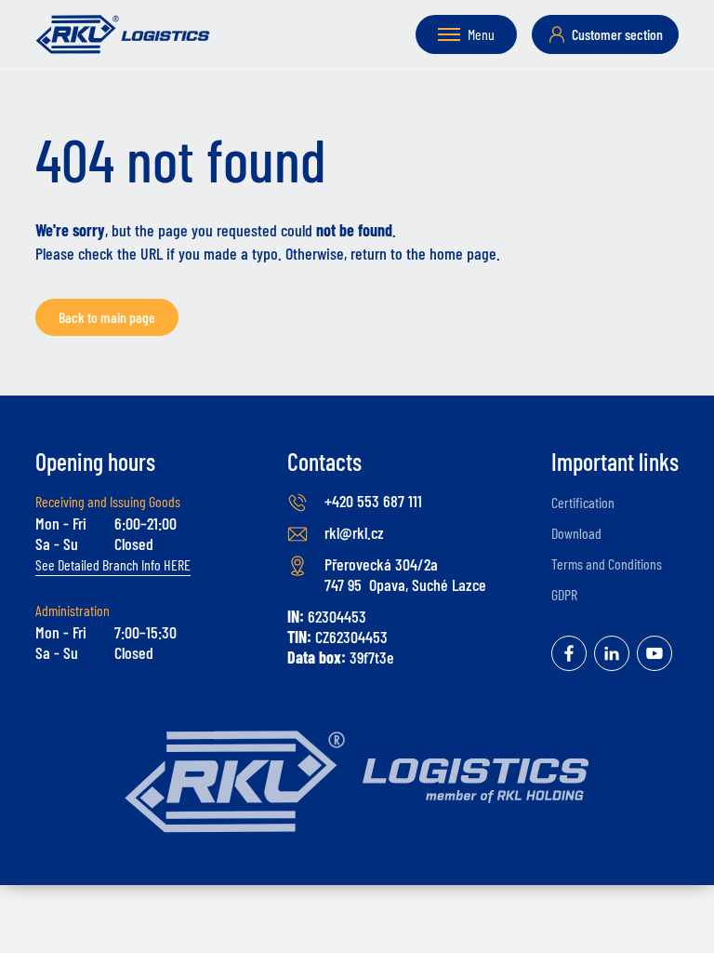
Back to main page (107, 317)
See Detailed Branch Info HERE (113, 564)
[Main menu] (449, 34)
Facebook (569, 653)
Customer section (617, 34)
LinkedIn (611, 653)
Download (576, 533)
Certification (583, 502)
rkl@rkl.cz (354, 532)
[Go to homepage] (122, 34)
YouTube (654, 653)
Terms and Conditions (606, 563)
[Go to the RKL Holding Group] (357, 782)
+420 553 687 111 (373, 500)
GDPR (564, 594)
